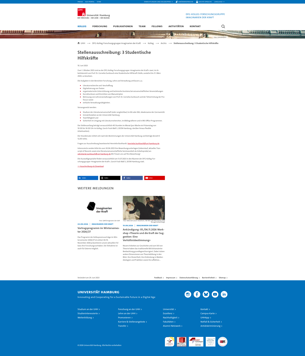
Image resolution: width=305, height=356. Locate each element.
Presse (80, 1)
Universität (168, 309)
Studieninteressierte (88, 313)
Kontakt (195, 26)
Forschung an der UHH (129, 309)
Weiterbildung (85, 317)
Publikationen (123, 26)
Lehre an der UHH (126, 313)
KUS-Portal (89, 1)
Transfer (122, 325)
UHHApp (205, 317)
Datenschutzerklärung (189, 277)
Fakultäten (168, 321)
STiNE (99, 1)
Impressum (170, 277)
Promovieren (124, 317)
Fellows (157, 26)
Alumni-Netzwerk (171, 325)
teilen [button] (84, 178)
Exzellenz (167, 313)
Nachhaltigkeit (170, 317)
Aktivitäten (176, 26)
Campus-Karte (208, 313)
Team (142, 26)
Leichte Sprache (205, 1)
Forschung (99, 26)
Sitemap (222, 277)
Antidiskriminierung (210, 325)
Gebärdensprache (185, 1)
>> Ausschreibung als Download (91, 166)
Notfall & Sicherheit (210, 321)
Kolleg (82, 26)
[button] (158, 2)
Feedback (158, 277)
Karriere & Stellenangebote (131, 321)
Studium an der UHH (88, 309)
